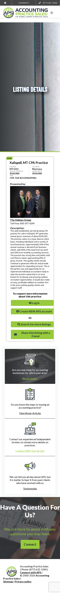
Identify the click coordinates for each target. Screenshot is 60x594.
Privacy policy (23, 581)
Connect (24, 3)
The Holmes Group (20, 219)
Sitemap (8, 581)
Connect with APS (30, 572)
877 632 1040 (49, 3)
